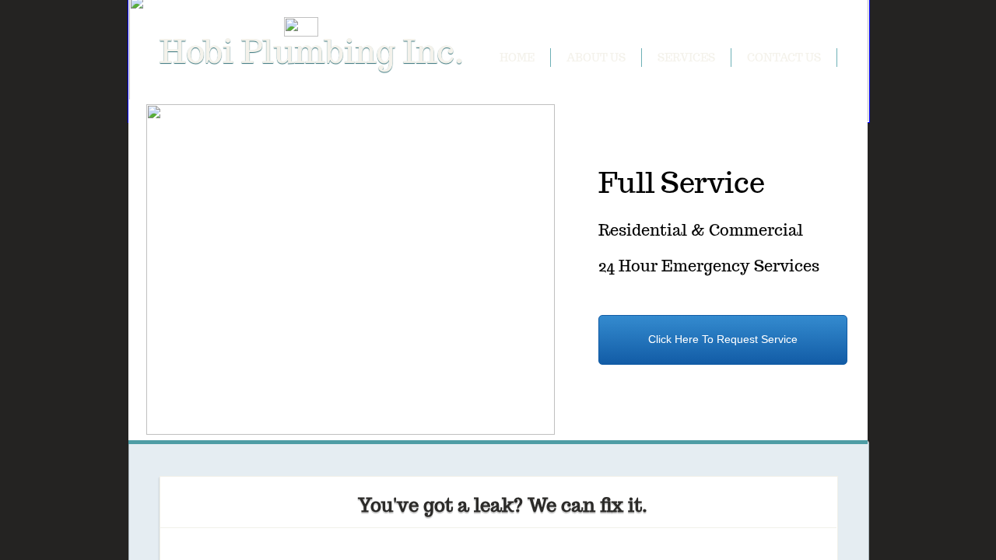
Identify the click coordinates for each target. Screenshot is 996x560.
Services (686, 58)
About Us (596, 58)
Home (517, 58)
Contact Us (784, 58)
